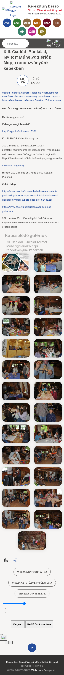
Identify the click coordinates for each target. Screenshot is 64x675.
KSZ (47, 22)
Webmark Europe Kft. (44, 670)
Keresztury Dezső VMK (38, 96)
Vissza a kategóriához (32, 571)
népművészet (16, 100)
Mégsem (18, 624)
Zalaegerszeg (53, 100)
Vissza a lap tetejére (32, 593)
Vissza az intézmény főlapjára (32, 582)
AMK (17, 22)
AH (22, 31)
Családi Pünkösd (11, 92)
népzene (29, 100)
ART (37, 22)
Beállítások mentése (39, 624)
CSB (32, 31)
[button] (6, 559)
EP (42, 31)
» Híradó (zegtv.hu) (13, 165)
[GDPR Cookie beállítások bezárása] (1, 634)
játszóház (19, 96)
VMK (7, 22)
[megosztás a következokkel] (14, 559)
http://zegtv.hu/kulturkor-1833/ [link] (19, 131)
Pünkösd (39, 100)
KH (57, 22)
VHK (27, 22)
